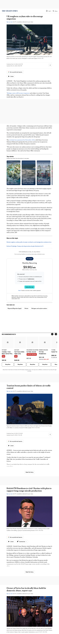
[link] (10, 11)
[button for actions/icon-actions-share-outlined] (50, 65)
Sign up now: (10, 22)
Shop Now (7, 364)
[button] (48, 11)
